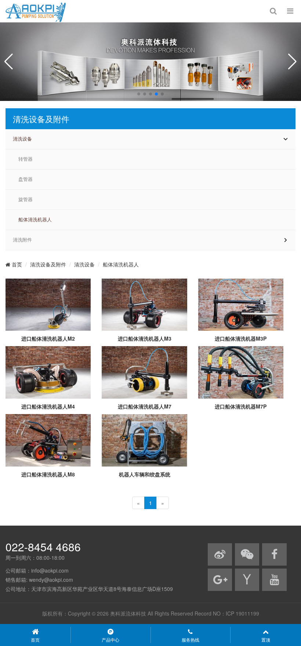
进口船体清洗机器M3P (240, 338)
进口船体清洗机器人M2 (48, 338)
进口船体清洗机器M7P (240, 406)
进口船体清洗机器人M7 (144, 406)
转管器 (25, 159)
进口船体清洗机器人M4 (48, 406)
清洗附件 (22, 240)
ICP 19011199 (242, 613)
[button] (138, 93)
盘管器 (25, 179)
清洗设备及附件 (48, 264)
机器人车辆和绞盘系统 (144, 474)
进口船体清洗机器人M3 (144, 338)
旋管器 (25, 199)
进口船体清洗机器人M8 (48, 474)
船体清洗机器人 (35, 219)
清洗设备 (22, 139)
